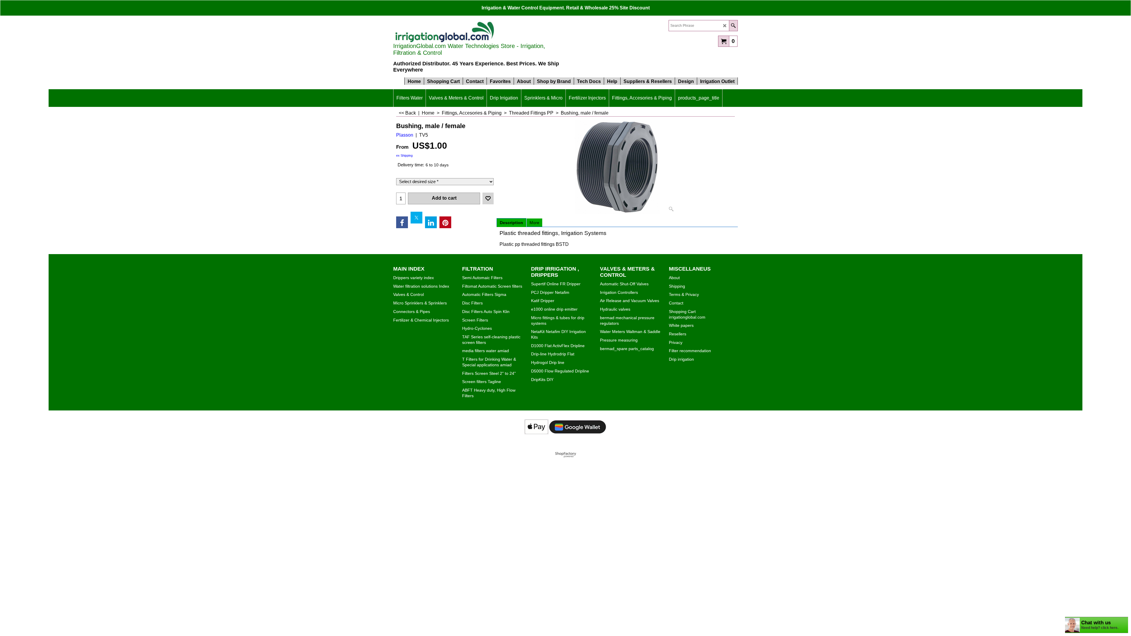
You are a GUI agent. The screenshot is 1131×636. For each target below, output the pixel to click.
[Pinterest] (445, 222)
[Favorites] (488, 198)
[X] (416, 217)
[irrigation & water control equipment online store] (444, 31)
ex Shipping (404, 155)
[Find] (733, 25)
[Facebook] (402, 222)
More (534, 222)
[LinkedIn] (431, 222)
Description (511, 222)
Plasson (404, 135)
